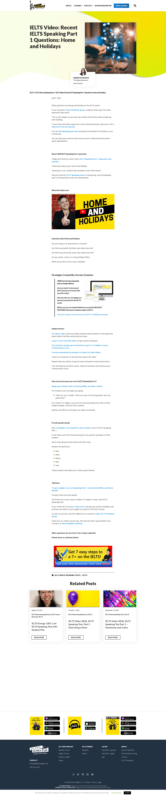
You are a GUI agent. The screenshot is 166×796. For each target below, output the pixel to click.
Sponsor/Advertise (103, 6)
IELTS (32, 92)
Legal (99, 782)
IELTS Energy (87, 747)
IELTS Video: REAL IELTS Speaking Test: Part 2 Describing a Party (81, 624)
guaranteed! (82, 314)
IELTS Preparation (127, 760)
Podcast (88, 6)
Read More (39, 637)
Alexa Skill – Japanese (109, 750)
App (103, 757)
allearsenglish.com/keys (72, 523)
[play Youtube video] (83, 211)
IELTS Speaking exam (75, 175)
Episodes (85, 750)
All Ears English (66, 747)
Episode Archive (64, 750)
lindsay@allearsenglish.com (39, 763)
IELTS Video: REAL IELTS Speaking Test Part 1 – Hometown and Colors (118, 624)
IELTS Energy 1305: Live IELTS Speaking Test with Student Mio (44, 626)
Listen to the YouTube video (64, 341)
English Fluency (64, 753)
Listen (104, 747)
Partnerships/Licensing (129, 753)
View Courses (121, 6)
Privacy (87, 782)
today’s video (59, 334)
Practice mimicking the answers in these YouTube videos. (76, 352)
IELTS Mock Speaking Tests (44, 92)
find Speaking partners (68, 131)
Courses (77, 6)
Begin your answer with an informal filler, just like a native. (77, 386)
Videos (61, 760)
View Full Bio (77, 83)
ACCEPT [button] (127, 793)
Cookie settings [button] (116, 793)
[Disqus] (83, 677)
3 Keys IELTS (79, 506)
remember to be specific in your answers (73, 428)
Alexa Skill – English (108, 753)
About (69, 6)
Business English (64, 757)
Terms (94, 782)
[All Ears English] (39, 750)
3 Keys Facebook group (74, 110)
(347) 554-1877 (35, 767)
